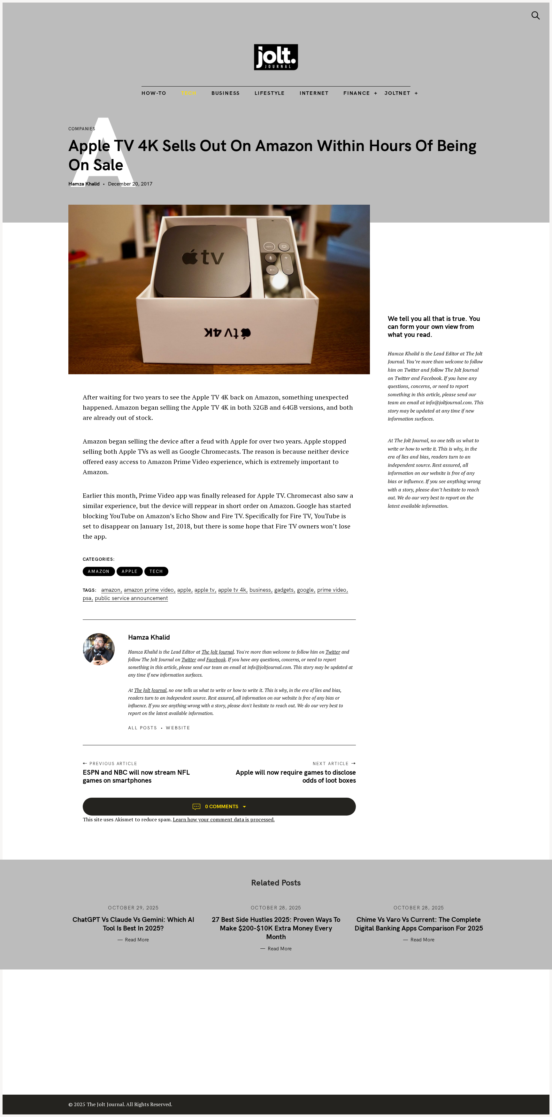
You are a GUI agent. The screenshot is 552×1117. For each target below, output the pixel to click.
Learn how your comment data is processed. (224, 819)
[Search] (536, 15)
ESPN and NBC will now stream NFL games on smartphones (136, 776)
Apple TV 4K (232, 590)
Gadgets (284, 590)
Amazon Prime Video (149, 590)
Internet (314, 93)
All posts (142, 728)
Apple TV (205, 590)
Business (225, 93)
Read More (137, 940)
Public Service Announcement (131, 598)
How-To (154, 93)
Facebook (216, 659)
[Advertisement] (441, 249)
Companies (81, 128)
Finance (356, 93)
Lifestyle (270, 93)
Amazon (99, 571)
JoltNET (397, 93)
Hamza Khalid (84, 183)
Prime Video (331, 590)
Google (305, 590)
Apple (130, 571)
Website (178, 728)
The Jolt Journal (218, 652)
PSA (87, 598)
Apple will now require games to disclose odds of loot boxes (296, 776)
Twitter (333, 652)
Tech (189, 93)
